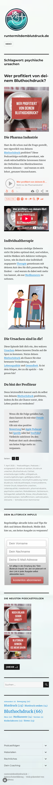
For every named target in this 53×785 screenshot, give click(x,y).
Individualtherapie (22, 483)
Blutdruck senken (24, 468)
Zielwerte (8, 500)
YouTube (35, 433)
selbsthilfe (20, 494)
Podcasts (34, 465)
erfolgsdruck (31, 474)
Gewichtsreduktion (12, 480)
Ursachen (9, 350)
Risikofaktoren (29, 491)
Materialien (10, 752)
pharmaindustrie (38, 488)
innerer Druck (10, 485)
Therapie (21, 263)
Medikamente (32, 275)
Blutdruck (13, 705)
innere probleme (38, 483)
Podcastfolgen (23, 465)
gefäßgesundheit (32, 477)
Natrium (38, 717)
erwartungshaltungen (14, 477)
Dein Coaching (12, 765)
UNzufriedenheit (39, 494)
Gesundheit (32, 365)
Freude (40, 417)
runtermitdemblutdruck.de (26, 36)
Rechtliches (10, 759)
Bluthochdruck (12, 152)
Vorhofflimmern (28, 497)
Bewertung (15, 429)
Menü (9, 44)
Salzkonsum (42, 491)
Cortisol (30, 471)
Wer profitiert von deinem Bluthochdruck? (26, 78)
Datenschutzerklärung (14, 777)
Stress (28, 494)
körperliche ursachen (26, 485)
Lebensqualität (12, 365)
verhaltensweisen (12, 497)
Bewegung (23, 701)
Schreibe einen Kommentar (27, 500)
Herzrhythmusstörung (32, 480)
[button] (5, 780)
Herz (8, 717)
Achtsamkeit (10, 702)
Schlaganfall (9, 494)
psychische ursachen (13, 491)
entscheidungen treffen (14, 474)
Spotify (17, 433)
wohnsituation (41, 497)
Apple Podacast (33, 429)
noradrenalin (24, 488)
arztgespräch (10, 468)
